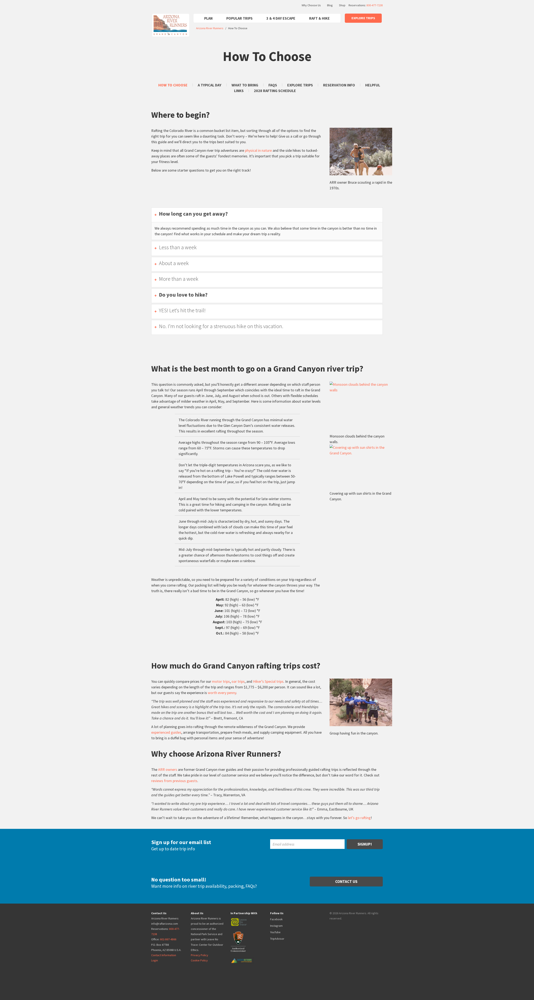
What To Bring (245, 85)
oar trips (238, 681)
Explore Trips (300, 85)
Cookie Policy (199, 960)
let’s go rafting (359, 817)
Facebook (276, 919)
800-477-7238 (374, 5)
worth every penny (222, 692)
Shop (342, 5)
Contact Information (163, 955)
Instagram (276, 926)
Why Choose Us (311, 5)
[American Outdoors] (246, 957)
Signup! (365, 844)
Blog (330, 5)
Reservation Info (339, 85)
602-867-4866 (168, 939)
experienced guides (166, 732)
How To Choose (173, 85)
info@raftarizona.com (164, 923)
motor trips (221, 681)
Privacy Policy (199, 955)
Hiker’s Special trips (268, 681)
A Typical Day (209, 85)
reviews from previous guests (174, 780)
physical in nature (258, 150)
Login (154, 960)
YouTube (275, 932)
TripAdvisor (277, 939)
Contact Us (346, 881)
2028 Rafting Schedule (275, 90)
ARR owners (167, 769)
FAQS (272, 85)
